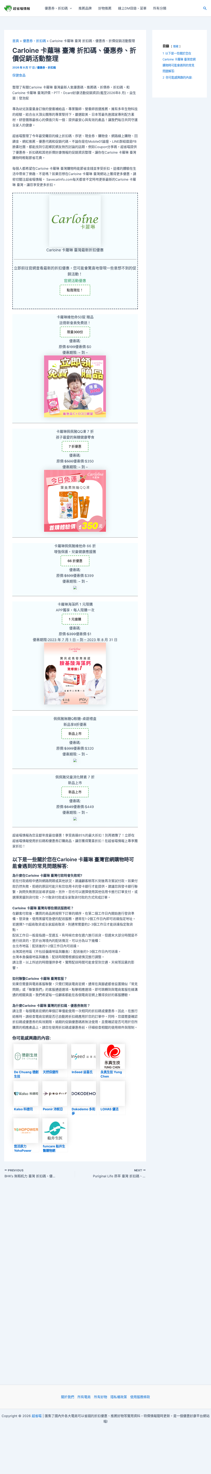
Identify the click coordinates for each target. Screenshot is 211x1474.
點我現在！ (75, 290)
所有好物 (100, 1397)
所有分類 (159, 8)
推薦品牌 (85, 8)
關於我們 (67, 1397)
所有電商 (84, 1397)
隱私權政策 (118, 1397)
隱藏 (175, 46)
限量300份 (75, 332)
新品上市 (75, 734)
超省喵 (37, 1416)
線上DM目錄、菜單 (132, 8)
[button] (70, 8)
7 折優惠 (75, 446)
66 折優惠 (75, 561)
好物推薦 (104, 8)
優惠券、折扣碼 (56, 8)
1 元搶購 (75, 619)
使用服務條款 (140, 1397)
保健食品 (19, 75)
